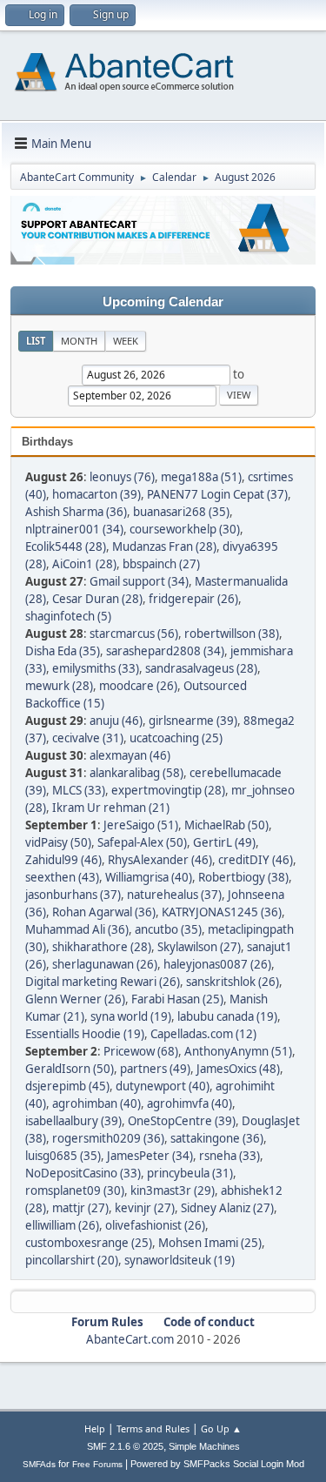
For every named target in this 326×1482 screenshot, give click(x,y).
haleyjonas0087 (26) (217, 964)
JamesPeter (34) (150, 1155)
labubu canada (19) (227, 1016)
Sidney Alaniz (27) (227, 1208)
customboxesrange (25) (88, 1243)
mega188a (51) (201, 477)
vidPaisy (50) (58, 842)
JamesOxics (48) (238, 1068)
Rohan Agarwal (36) (104, 912)
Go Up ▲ (221, 1428)
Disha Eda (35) (62, 651)
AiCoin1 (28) (84, 564)
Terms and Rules (153, 1428)
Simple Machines (204, 1446)
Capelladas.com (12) (203, 1034)
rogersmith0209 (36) (108, 1138)
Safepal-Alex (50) (142, 842)
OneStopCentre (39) (182, 1121)
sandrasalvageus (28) (201, 668)
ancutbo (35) (168, 929)
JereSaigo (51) (140, 825)
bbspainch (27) (161, 564)
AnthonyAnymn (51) (238, 1051)
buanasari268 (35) (181, 512)
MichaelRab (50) (226, 825)
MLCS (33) (78, 790)
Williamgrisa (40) (148, 877)
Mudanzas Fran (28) (164, 546)
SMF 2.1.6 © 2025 (125, 1446)
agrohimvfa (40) (189, 1103)
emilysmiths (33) (95, 668)
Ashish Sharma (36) (76, 512)
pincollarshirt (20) (71, 1260)
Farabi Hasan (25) (177, 999)
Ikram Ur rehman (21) (111, 807)
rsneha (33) (229, 1155)
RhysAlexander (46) (160, 860)
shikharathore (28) (101, 947)
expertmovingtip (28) (168, 790)
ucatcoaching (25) (176, 738)
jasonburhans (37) (73, 894)
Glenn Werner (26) (75, 999)
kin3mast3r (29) (172, 1190)
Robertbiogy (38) (243, 877)
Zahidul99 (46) (63, 860)
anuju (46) (116, 720)
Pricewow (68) (140, 1051)
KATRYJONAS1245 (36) (222, 912)
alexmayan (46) (130, 755)
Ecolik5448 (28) (65, 546)
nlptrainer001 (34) (74, 529)
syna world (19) (130, 1016)
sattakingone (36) (216, 1138)
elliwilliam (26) (62, 1225)
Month (79, 340)
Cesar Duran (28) (97, 599)
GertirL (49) (224, 842)
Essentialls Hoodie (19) (84, 1034)
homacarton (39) (96, 494)
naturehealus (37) (174, 894)
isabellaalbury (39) (73, 1121)
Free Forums (97, 1464)
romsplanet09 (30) (74, 1190)
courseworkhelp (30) (185, 529)
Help (94, 1428)
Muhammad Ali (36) (77, 929)
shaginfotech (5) (68, 616)
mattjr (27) (80, 1208)
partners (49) (155, 1068)
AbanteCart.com (130, 1339)
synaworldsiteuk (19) (179, 1260)
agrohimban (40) (96, 1103)
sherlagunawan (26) (104, 964)
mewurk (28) (59, 686)
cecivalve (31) (87, 738)
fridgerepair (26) (193, 599)
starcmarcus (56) (134, 633)
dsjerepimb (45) (67, 1086)
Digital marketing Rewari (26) (102, 981)
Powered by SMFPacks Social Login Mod (217, 1464)
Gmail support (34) (139, 581)
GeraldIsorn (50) (69, 1068)
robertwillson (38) (231, 633)
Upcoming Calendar (163, 302)
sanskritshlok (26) (232, 981)
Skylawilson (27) (199, 947)
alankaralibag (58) (136, 773)
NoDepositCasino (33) (83, 1173)
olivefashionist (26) (155, 1225)
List (35, 340)
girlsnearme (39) (193, 720)
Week (125, 340)
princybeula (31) (190, 1173)
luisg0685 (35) (63, 1155)
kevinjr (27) (145, 1208)
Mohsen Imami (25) (210, 1243)
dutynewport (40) (163, 1086)
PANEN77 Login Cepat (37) (217, 494)
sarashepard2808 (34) (165, 651)
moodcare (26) (138, 686)
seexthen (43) (62, 877)
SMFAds (39, 1464)
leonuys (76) (122, 477)
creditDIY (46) (255, 860)
